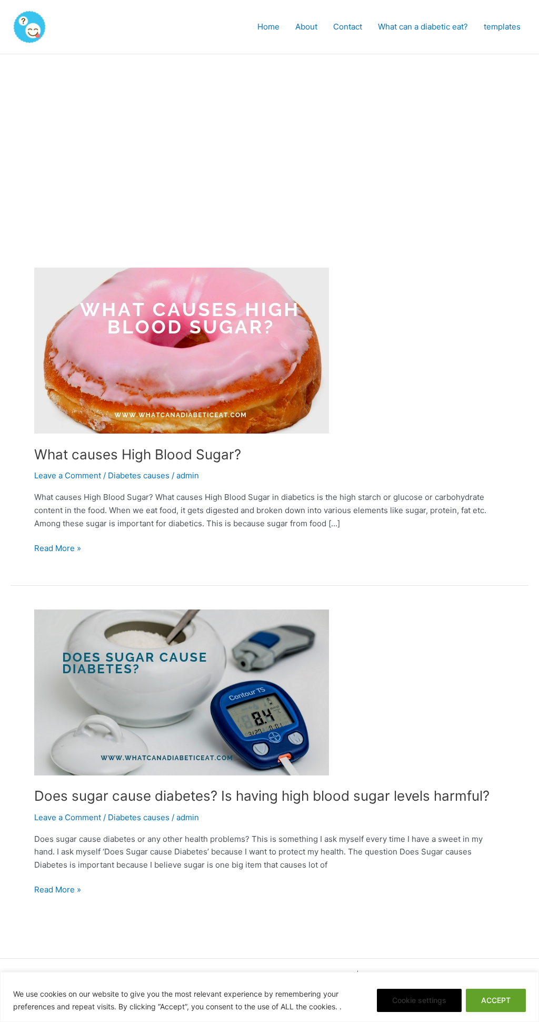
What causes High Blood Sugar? (137, 454)
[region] (269, 997)
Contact (347, 27)
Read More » (57, 547)
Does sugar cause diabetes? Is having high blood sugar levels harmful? (262, 796)
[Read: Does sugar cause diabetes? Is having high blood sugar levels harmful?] (181, 691)
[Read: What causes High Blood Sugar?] (181, 350)
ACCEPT (496, 1000)
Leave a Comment (67, 475)
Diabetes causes (138, 475)
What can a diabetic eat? (423, 27)
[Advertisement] (269, 133)
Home (268, 27)
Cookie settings (419, 1000)
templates (502, 27)
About (306, 27)
